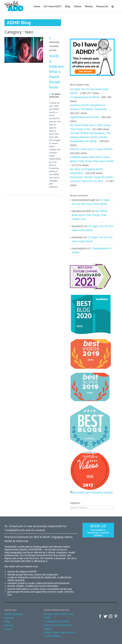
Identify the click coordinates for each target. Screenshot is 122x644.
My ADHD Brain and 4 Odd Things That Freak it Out (89, 215)
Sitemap (8, 625)
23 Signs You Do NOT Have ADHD (58, 616)
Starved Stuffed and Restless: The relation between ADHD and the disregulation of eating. (90, 137)
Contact (8, 629)
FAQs (7, 621)
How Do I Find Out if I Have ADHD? (58, 627)
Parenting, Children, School (54, 46)
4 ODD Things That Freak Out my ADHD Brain (59, 634)
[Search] (113, 6)
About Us (9, 617)
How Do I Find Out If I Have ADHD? (91, 149)
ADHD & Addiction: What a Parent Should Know (57, 71)
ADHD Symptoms (13, 614)
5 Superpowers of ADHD (84, 97)
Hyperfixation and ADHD (84, 117)
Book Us (98, 530)
